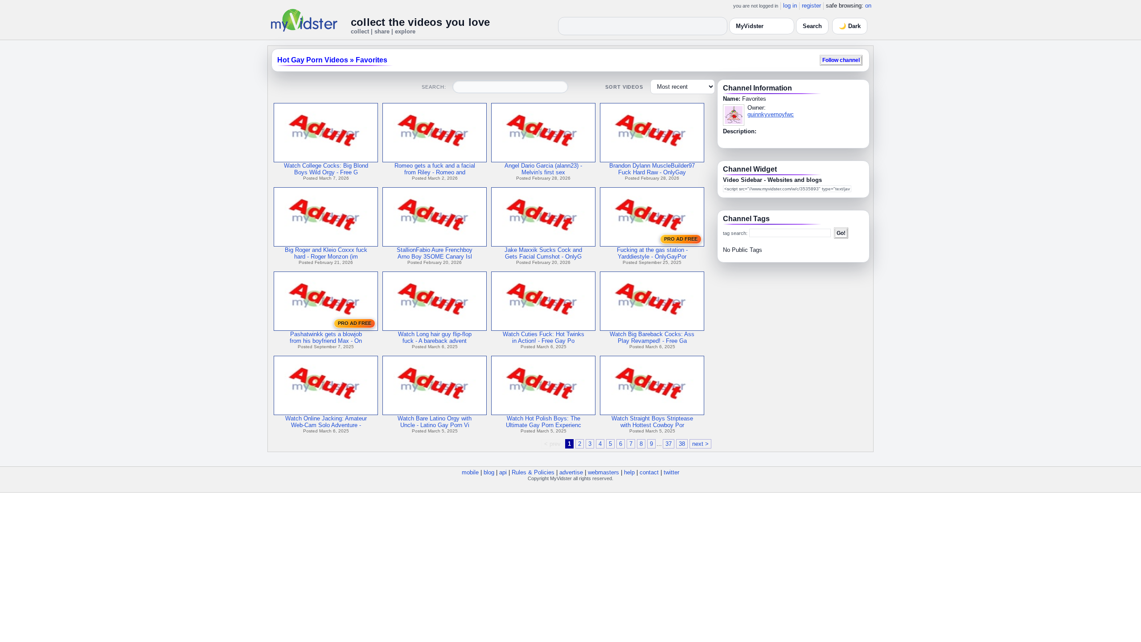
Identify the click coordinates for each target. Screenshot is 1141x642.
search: (434, 87)
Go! (841, 233)
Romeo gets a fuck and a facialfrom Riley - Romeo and (434, 169)
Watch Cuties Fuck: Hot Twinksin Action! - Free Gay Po (543, 337)
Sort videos (624, 87)
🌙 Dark (850, 26)
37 (668, 443)
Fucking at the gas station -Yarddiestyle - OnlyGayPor (652, 253)
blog (489, 472)
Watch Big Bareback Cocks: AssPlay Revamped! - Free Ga (652, 337)
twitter (671, 472)
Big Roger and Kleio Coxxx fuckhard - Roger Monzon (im (326, 253)
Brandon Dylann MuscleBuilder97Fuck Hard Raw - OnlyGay (652, 169)
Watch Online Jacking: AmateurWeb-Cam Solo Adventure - (326, 421)
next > (700, 443)
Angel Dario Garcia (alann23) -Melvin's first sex (543, 169)
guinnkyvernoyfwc (770, 114)
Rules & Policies (533, 472)
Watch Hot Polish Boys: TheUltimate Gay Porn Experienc (543, 421)
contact (649, 472)
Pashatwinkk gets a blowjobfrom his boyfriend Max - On (326, 337)
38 (682, 443)
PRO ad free (681, 239)
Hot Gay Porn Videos (312, 60)
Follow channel (841, 60)
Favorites (371, 60)
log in (790, 5)
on (868, 5)
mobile (470, 472)
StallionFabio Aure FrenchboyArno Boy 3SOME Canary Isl (434, 253)
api (503, 472)
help (629, 472)
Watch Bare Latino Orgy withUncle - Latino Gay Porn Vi (435, 421)
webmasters (603, 472)
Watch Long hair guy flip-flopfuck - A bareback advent (435, 337)
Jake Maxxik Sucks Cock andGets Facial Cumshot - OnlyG (543, 253)
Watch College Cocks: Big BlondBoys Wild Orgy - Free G (326, 169)
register (811, 5)
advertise (571, 472)
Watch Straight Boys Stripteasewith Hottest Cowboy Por (652, 421)
